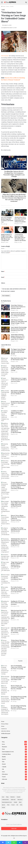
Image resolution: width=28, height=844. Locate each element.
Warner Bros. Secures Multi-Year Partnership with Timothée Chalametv (18, 462)
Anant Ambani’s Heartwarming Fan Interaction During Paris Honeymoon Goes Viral (19, 329)
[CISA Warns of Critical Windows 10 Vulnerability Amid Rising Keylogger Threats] (5, 322)
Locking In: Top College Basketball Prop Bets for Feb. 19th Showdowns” (18, 529)
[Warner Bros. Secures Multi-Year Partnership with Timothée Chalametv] (5, 465)
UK (3, 769)
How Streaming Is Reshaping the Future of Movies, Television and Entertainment (18, 707)
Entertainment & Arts (8, 751)
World (4, 764)
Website (3, 283)
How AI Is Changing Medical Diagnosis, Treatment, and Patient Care (7, 220)
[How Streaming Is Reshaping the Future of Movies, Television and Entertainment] (5, 710)
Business (4, 746)
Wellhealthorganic (5, 733)
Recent (7, 661)
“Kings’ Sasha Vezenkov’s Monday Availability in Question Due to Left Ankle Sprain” (17, 564)
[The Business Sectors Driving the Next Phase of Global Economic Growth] (5, 700)
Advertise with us (5, 731)
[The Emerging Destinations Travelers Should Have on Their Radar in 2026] (5, 680)
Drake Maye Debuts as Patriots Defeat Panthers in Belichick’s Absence (18, 307)
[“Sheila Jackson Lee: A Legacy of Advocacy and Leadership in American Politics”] (5, 383)
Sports (4, 759)
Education (5, 774)
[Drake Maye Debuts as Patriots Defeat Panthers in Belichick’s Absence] (5, 307)
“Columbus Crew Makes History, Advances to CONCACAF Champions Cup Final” (18, 413)
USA (3, 761)
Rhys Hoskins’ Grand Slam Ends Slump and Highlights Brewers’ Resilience (18, 392)
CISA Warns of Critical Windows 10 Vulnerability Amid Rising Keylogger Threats (19, 321)
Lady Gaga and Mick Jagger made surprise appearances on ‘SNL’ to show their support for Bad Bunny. (19, 630)
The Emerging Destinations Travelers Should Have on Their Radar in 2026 (18, 678)
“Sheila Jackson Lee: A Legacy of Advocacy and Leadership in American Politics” (19, 380)
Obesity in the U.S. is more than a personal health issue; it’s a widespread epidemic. (20, 219)
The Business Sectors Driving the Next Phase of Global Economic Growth (18, 698)
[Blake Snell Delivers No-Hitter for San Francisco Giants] (5, 360)
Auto (3, 771)
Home (3, 6)
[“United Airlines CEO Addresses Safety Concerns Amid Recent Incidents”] (5, 476)
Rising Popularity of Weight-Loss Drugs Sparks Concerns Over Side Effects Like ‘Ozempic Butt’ (7, 237)
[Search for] (26, 3)
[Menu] (2, 3)
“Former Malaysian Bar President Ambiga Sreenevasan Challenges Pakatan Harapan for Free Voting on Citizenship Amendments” (19, 485)
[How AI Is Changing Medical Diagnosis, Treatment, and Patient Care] (7, 212)
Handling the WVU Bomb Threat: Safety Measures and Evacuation (18, 603)
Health (11, 6)
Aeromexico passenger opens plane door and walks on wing (18, 555)
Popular (20, 661)
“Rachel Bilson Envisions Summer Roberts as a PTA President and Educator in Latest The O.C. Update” (17, 337)
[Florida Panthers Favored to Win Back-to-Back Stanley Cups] (5, 405)
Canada (4, 766)
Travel (4, 776)
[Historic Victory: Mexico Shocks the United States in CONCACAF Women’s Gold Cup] (5, 520)
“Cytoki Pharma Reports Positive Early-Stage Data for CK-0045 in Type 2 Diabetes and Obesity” (20, 237)
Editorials (4, 779)
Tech (3, 749)
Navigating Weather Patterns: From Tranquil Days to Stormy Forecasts (19, 445)
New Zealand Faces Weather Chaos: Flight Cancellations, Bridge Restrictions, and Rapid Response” (18, 504)
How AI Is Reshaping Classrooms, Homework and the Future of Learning (18, 667)
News (7, 6)
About (2, 726)
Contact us (4, 728)
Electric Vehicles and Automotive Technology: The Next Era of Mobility (18, 687)
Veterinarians (5, 55)
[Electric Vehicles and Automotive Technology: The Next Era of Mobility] (5, 690)
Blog (3, 741)
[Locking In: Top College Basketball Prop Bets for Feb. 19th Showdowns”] (5, 532)
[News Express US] (10, 2)
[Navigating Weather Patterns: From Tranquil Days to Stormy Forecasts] (5, 447)
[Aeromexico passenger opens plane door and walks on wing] (5, 557)
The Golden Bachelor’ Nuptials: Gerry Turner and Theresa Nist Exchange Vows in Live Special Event (18, 589)
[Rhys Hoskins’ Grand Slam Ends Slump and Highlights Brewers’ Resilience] (5, 395)
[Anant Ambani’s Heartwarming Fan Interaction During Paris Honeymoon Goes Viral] (5, 329)
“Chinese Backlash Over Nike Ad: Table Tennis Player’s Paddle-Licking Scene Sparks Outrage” (18, 368)
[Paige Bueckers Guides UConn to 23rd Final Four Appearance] (5, 455)
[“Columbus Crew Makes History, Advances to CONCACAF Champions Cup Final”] (5, 415)
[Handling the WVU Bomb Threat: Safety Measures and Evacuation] (5, 605)
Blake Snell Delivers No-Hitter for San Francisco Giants (19, 358)
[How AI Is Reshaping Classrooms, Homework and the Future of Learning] (5, 670)
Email (3, 277)
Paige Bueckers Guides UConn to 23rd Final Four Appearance (19, 453)
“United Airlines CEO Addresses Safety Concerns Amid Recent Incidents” (18, 473)
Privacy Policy (4, 723)
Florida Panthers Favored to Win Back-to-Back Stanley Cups (18, 403)
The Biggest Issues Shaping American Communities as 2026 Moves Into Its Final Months (18, 351)
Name (3, 271)
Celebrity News (6, 754)
